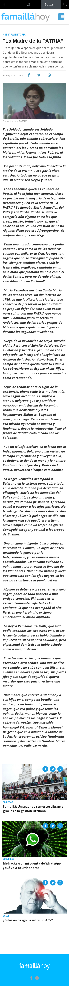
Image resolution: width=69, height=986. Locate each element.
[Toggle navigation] (61, 16)
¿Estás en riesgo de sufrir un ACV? (28, 920)
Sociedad (8, 802)
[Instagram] (28, 4)
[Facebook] (4, 4)
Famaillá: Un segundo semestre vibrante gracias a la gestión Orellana (33, 808)
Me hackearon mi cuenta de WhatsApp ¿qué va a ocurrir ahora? (32, 865)
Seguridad (8, 859)
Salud (6, 915)
